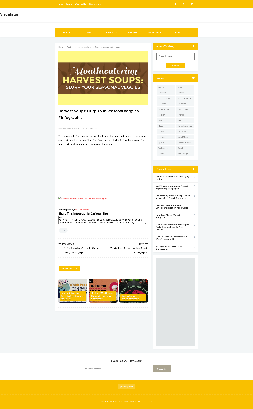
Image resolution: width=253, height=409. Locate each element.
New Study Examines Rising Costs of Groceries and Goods (72, 296)
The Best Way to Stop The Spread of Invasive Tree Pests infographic (173, 196)
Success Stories (184, 142)
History (161, 126)
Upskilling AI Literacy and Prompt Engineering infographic (172, 187)
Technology (111, 32)
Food (63, 230)
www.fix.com (82, 209)
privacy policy (126, 386)
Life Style (182, 131)
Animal (161, 87)
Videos (161, 153)
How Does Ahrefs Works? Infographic (168, 216)
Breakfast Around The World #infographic (131, 297)
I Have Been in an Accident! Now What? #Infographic (171, 238)
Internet (161, 131)
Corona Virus (164, 98)
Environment (183, 109)
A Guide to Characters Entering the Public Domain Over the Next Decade (172, 227)
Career (181, 92)
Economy (162, 104)
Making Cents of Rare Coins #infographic (169, 247)
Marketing (162, 137)
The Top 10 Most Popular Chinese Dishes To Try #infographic (102, 296)
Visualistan (129, 402)
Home (60, 4)
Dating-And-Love (185, 98)
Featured (66, 32)
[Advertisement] (103, 169)
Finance (181, 115)
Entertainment (164, 109)
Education (182, 104)
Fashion (161, 115)
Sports (161, 142)
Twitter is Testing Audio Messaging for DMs (172, 177)
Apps (180, 87)
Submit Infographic (76, 4)
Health (177, 32)
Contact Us (95, 4)
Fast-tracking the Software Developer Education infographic (172, 206)
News (88, 32)
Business (132, 32)
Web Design (183, 153)
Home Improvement (186, 126)
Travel (180, 148)
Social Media (154, 32)
